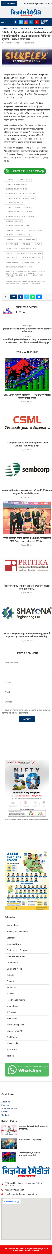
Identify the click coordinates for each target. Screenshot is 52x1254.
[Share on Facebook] (20, 297)
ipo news (26, 244)
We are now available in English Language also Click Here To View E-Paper (26, 1249)
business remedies (13, 221)
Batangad (11, 938)
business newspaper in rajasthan (20, 198)
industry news (12, 244)
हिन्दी (43, 23)
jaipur (37, 244)
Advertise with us (9, 1108)
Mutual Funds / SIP (15, 1031)
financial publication (36, 230)
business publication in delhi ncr (19, 212)
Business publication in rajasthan (20, 217)
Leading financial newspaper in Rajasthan (23, 253)
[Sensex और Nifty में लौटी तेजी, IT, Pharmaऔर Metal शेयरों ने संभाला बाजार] (27, 374)
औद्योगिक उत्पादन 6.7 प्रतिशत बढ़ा (30, 1140)
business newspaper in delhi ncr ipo (20, 194)
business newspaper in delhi (17, 189)
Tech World (12, 1049)
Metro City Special (15, 1025)
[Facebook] (15, 22)
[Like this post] (14, 297)
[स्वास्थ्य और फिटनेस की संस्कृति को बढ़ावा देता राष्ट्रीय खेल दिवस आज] (9, 1130)
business (9, 180)
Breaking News (14, 944)
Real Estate (12, 1037)
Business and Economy (17, 950)
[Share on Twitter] (26, 297)
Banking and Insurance (17, 931)
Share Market (13, 1043)
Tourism (10, 1056)
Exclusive (11, 987)
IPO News (11, 1012)
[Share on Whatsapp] (32, 297)
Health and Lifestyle (16, 1000)
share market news (32, 262)
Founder (5, 1105)
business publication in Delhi (18, 207)
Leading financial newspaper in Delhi (21, 249)
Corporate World (14, 969)
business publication (14, 203)
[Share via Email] (39, 297)
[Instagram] (26, 22)
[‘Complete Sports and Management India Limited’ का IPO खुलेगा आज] (27, 422)
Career (4, 1111)
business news (24, 180)
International (12, 1006)
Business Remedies (27, 307)
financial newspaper (14, 230)
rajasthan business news (30, 258)
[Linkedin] (31, 22)
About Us (5, 1102)
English (44, 21)
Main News (12, 1018)
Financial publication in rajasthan (20, 239)
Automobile (12, 925)
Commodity (12, 962)
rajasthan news (13, 262)
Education (11, 981)
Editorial (11, 975)
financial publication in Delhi (18, 235)
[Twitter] (21, 22)
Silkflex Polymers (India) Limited (19, 267)
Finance (10, 993)
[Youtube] (37, 22)
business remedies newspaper (18, 226)
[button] (19, 3)
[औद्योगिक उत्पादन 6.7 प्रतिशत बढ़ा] (9, 1143)
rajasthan (10, 258)
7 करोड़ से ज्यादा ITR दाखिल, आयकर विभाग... (38, 4)
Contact (5, 1115)
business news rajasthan (16, 184)
